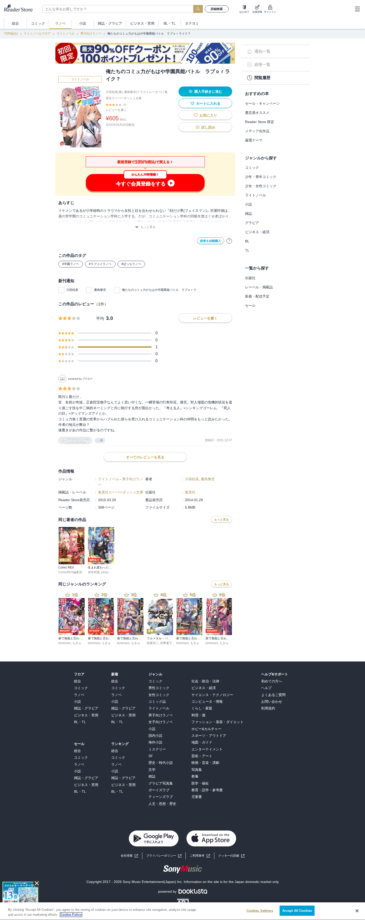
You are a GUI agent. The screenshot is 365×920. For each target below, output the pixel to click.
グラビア (252, 223)
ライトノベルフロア (37, 33)
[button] (231, 855)
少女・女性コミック (260, 186)
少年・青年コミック (260, 177)
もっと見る (148, 227)
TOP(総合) (11, 33)
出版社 (250, 278)
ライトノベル (65, 33)
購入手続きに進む (208, 91)
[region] (182, 911)
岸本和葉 (94, 572)
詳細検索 (217, 9)
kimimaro (64, 643)
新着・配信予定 (257, 296)
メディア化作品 (257, 131)
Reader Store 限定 (259, 122)
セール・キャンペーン (262, 103)
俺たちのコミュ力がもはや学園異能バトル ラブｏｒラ (159, 290)
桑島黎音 (100, 290)
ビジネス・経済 (257, 232)
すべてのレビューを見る (145, 457)
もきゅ (76, 643)
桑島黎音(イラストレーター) (143, 92)
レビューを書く (116, 109)
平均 (100, 318)
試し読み (208, 127)
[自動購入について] (229, 241)
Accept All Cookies (297, 911)
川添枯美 (72, 290)
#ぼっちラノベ (131, 264)
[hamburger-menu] (357, 9)
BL (247, 241)
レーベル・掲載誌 (259, 287)
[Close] (357, 910)
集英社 (190, 492)
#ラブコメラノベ (100, 264)
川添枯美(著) (114, 92)
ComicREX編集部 (70, 572)
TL (247, 250)
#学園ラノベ (70, 264)
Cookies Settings (260, 911)
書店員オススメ (257, 113)
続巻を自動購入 (210, 241)
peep (104, 572)
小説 (248, 204)
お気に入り (208, 115)
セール (250, 305)
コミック (252, 168)
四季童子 (166, 643)
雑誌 (248, 214)
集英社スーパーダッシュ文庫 (120, 492)
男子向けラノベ (90, 33)
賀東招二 (153, 643)
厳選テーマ (253, 140)
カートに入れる (208, 103)
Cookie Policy (71, 915)
